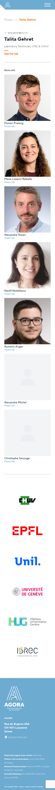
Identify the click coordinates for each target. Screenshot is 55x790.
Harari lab (9, 126)
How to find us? (17, 737)
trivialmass (39, 787)
